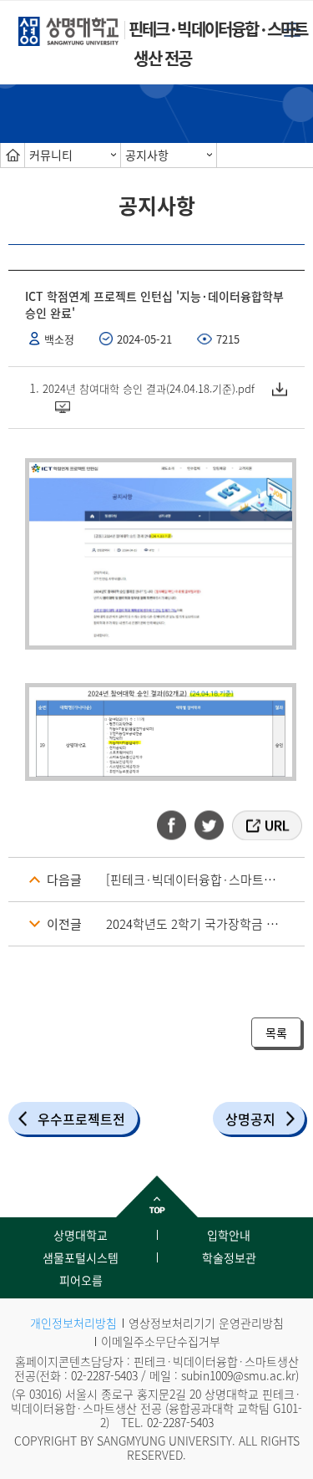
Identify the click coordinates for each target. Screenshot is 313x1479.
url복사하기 (266, 825)
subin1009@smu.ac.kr (238, 1375)
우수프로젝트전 (81, 1119)
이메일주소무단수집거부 (160, 1341)
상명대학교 (80, 1235)
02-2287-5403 (104, 1375)
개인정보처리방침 (73, 1322)
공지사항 (147, 154)
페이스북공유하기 (177, 825)
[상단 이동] (156, 1196)
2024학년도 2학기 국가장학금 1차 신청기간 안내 (205, 924)
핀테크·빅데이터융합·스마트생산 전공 (218, 43)
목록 (276, 1032)
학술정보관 (229, 1257)
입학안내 (228, 1235)
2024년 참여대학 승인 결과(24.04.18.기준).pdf (149, 388)
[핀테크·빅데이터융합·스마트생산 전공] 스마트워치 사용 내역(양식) (205, 879)
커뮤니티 (51, 154)
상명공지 (250, 1119)
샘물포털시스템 (81, 1257)
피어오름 (81, 1280)
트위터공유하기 (210, 825)
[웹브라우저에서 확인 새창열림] (65, 406)
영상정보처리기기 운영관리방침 (206, 1322)
